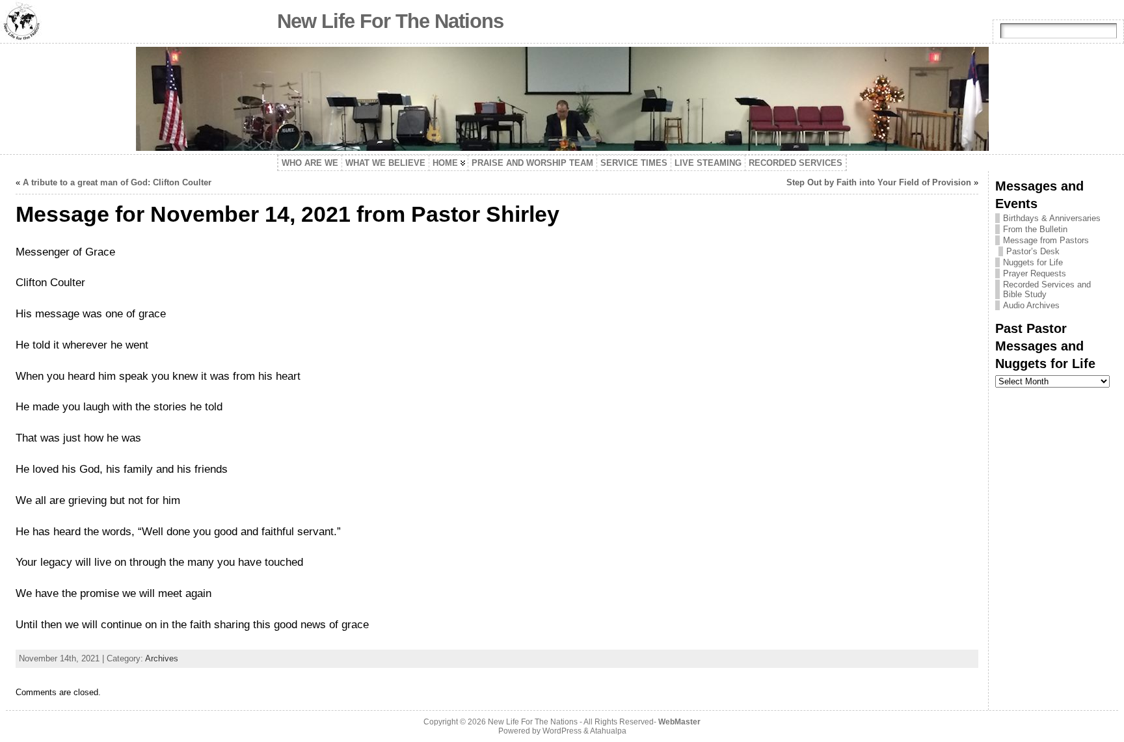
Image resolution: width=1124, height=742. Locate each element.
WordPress (562, 730)
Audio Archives (1031, 305)
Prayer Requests (1034, 273)
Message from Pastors (1046, 240)
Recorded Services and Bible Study (1047, 289)
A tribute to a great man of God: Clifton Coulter (117, 182)
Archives (161, 658)
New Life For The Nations (390, 21)
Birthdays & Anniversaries (1052, 218)
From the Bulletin (1035, 229)
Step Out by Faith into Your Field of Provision (878, 182)
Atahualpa (608, 730)
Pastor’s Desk (1033, 251)
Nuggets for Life (1033, 262)
